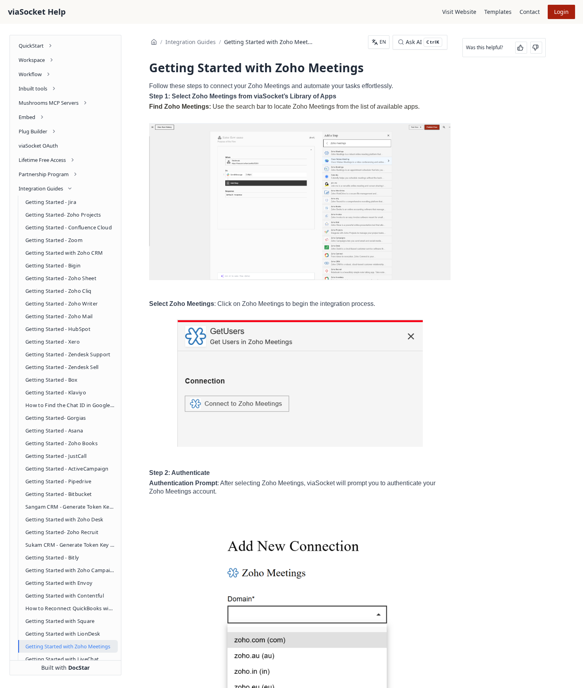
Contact (530, 11)
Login (561, 11)
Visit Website (459, 11)
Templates (498, 11)
